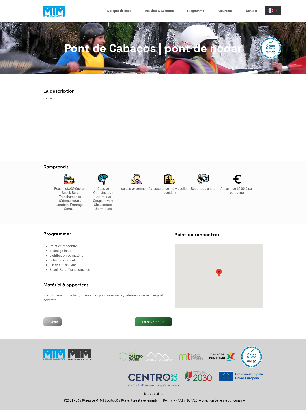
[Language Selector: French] (273, 10)
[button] (158, 10)
